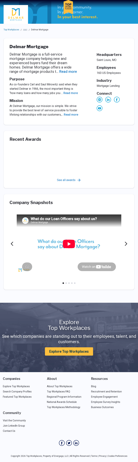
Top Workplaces (11, 29)
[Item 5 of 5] (74, 283)
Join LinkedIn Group (14, 425)
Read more (68, 71)
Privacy (102, 456)
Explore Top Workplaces (69, 351)
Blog (93, 386)
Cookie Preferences (117, 456)
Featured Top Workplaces (17, 396)
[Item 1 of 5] (63, 283)
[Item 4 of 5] (72, 283)
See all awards (66, 180)
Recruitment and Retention (106, 391)
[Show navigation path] (25, 30)
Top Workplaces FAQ (58, 391)
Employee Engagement (104, 396)
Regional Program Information (64, 396)
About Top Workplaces (59, 386)
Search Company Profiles (17, 391)
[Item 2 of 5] (66, 283)
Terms (94, 456)
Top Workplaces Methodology (63, 407)
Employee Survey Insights (105, 402)
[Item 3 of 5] (69, 283)
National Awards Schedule (62, 402)
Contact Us (9, 430)
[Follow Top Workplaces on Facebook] (62, 443)
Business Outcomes (102, 407)
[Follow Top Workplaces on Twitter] (69, 443)
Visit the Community (14, 420)
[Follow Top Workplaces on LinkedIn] (76, 443)
